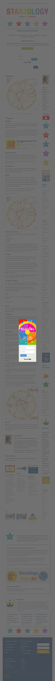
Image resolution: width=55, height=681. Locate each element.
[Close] (35, 321)
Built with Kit (27, 359)
